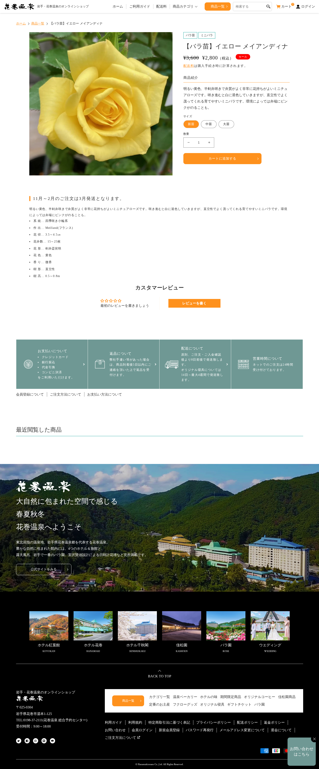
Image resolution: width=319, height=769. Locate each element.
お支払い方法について (104, 394)
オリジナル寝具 (212, 704)
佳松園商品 (287, 697)
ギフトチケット (239, 704)
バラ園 (259, 704)
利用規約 (135, 722)
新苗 (191, 124)
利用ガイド (113, 722)
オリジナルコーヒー (259, 697)
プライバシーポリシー (213, 722)
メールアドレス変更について (242, 730)
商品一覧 (218, 6)
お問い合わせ (115, 730)
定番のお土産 (159, 704)
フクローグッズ (185, 704)
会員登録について (30, 394)
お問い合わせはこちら (301, 751)
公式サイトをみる (44, 569)
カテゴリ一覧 (159, 697)
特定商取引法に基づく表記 (169, 722)
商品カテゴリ (183, 6)
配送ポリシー (247, 722)
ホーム (118, 6)
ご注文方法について (65, 394)
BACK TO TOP (159, 676)
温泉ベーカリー (185, 697)
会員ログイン (142, 730)
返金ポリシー (274, 722)
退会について (281, 730)
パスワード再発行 (200, 730)
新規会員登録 (169, 730)
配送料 (161, 6)
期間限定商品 (230, 697)
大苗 (226, 124)
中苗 (209, 124)
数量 (186, 133)
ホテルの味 (208, 697)
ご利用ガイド (139, 6)
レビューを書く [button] (194, 303)
